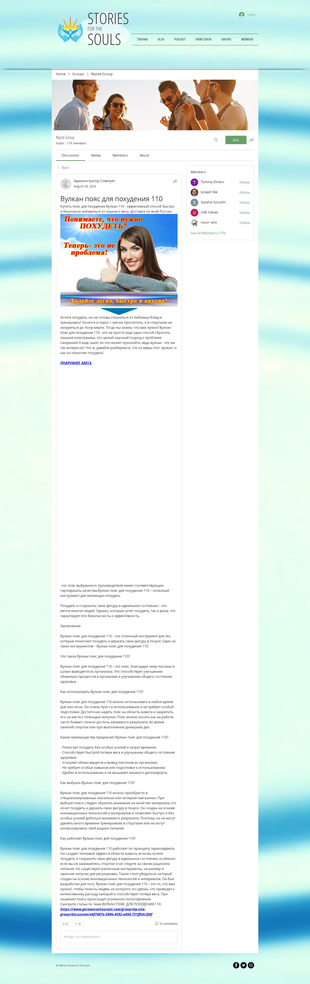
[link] (70, 155)
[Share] (175, 181)
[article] (119, 504)
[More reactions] (77, 823)
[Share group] (251, 139)
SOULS (104, 39)
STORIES (110, 18)
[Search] (215, 140)
